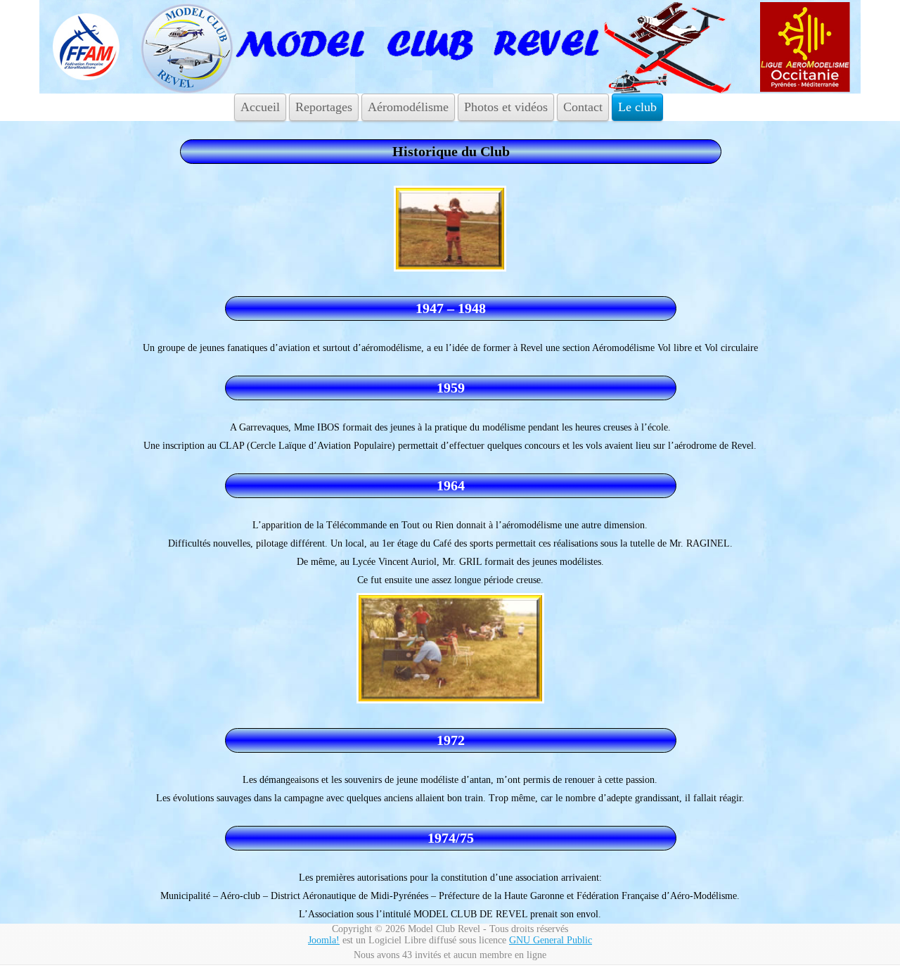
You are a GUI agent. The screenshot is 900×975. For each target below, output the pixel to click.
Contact (583, 107)
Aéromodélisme (408, 107)
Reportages (323, 107)
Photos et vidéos (506, 107)
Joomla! (324, 940)
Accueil (260, 107)
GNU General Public (550, 940)
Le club (637, 107)
